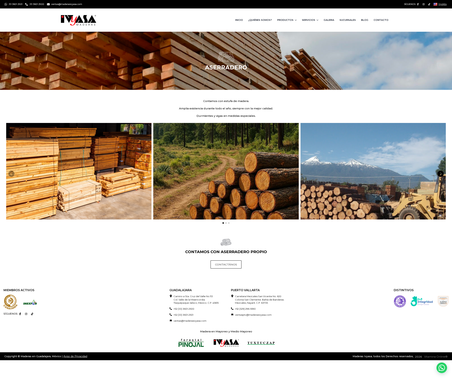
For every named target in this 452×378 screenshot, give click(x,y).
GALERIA (329, 19)
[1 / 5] (78, 171)
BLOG (364, 19)
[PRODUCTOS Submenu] (296, 20)
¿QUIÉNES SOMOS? (260, 19)
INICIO (239, 19)
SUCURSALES (348, 19)
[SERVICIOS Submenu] (318, 20)
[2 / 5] (226, 171)
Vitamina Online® (435, 356)
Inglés (442, 4)
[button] (441, 174)
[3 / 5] (373, 171)
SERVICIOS (308, 19)
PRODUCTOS (285, 19)
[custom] (417, 4)
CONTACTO (381, 19)
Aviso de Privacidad (75, 356)
